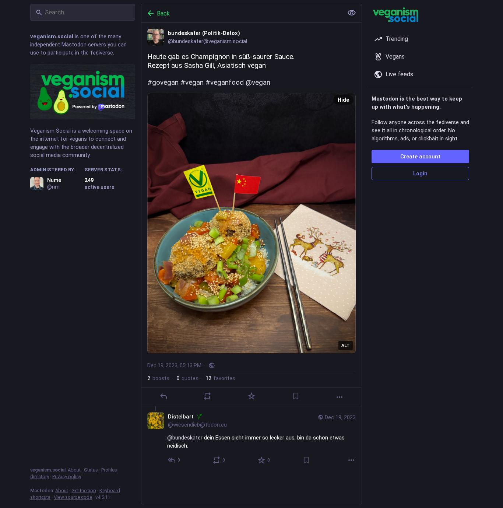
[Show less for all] (352, 13)
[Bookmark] (295, 396)
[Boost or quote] (207, 396)
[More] (339, 397)
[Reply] (163, 396)
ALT (345, 345)
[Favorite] (251, 396)
